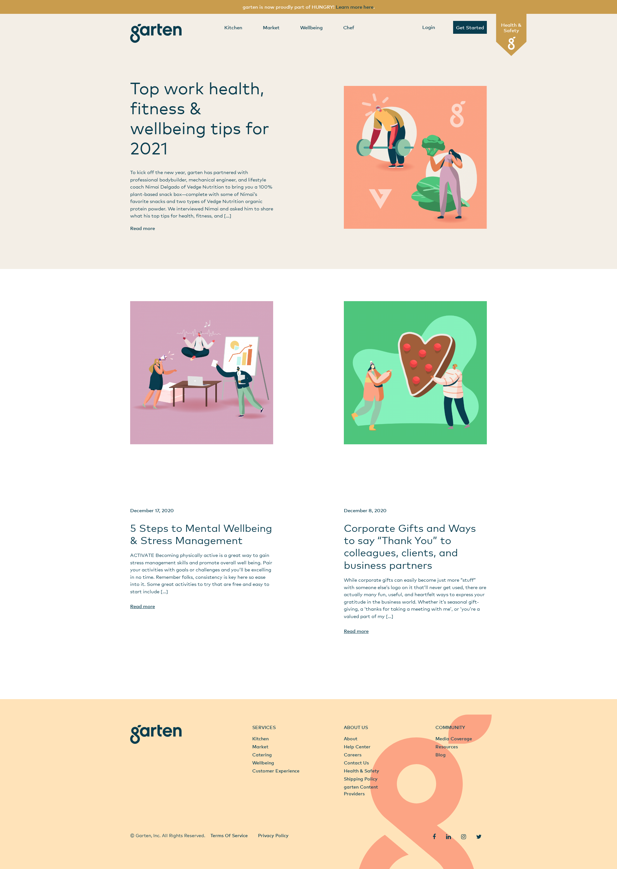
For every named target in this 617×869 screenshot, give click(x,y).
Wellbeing (311, 27)
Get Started (470, 27)
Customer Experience (276, 770)
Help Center (357, 746)
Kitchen (233, 27)
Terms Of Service (229, 835)
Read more (142, 228)
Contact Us (356, 762)
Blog (440, 754)
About (350, 738)
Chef (348, 27)
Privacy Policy (273, 835)
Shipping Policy (361, 778)
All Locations (144, 821)
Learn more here (354, 7)
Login (428, 27)
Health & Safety (511, 27)
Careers (353, 754)
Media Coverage (453, 738)
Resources (446, 746)
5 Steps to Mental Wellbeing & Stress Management (201, 534)
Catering (262, 754)
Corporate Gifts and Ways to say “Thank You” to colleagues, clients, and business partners (410, 546)
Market (271, 27)
